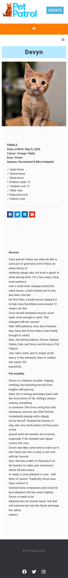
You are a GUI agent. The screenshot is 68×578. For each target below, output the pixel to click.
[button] (34, 28)
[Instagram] (43, 571)
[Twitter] (34, 571)
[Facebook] (24, 571)
